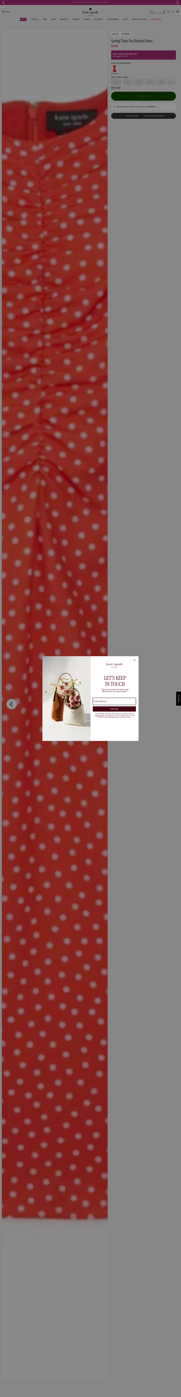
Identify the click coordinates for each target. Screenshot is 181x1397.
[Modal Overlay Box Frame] (90, 698)
